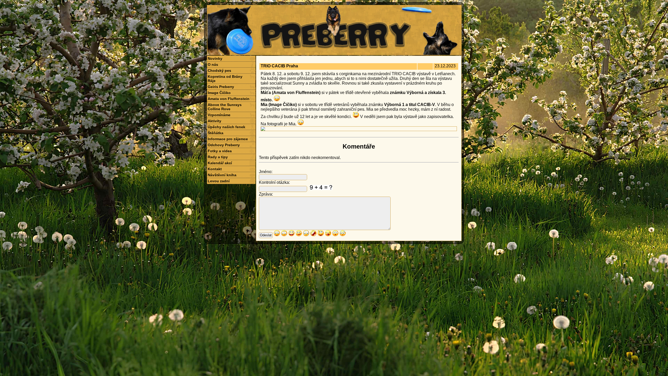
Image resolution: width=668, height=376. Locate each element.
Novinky (215, 58)
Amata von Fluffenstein (228, 99)
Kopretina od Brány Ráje (225, 78)
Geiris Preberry (221, 87)
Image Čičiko (219, 93)
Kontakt (215, 169)
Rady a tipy (218, 157)
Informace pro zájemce (228, 139)
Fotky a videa (220, 151)
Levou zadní (219, 181)
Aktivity (214, 121)
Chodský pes (219, 70)
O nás (213, 64)
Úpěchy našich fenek (226, 127)
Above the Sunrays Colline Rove (225, 107)
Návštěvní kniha (222, 175)
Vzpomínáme (219, 115)
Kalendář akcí (220, 163)
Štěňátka (215, 133)
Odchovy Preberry (224, 145)
